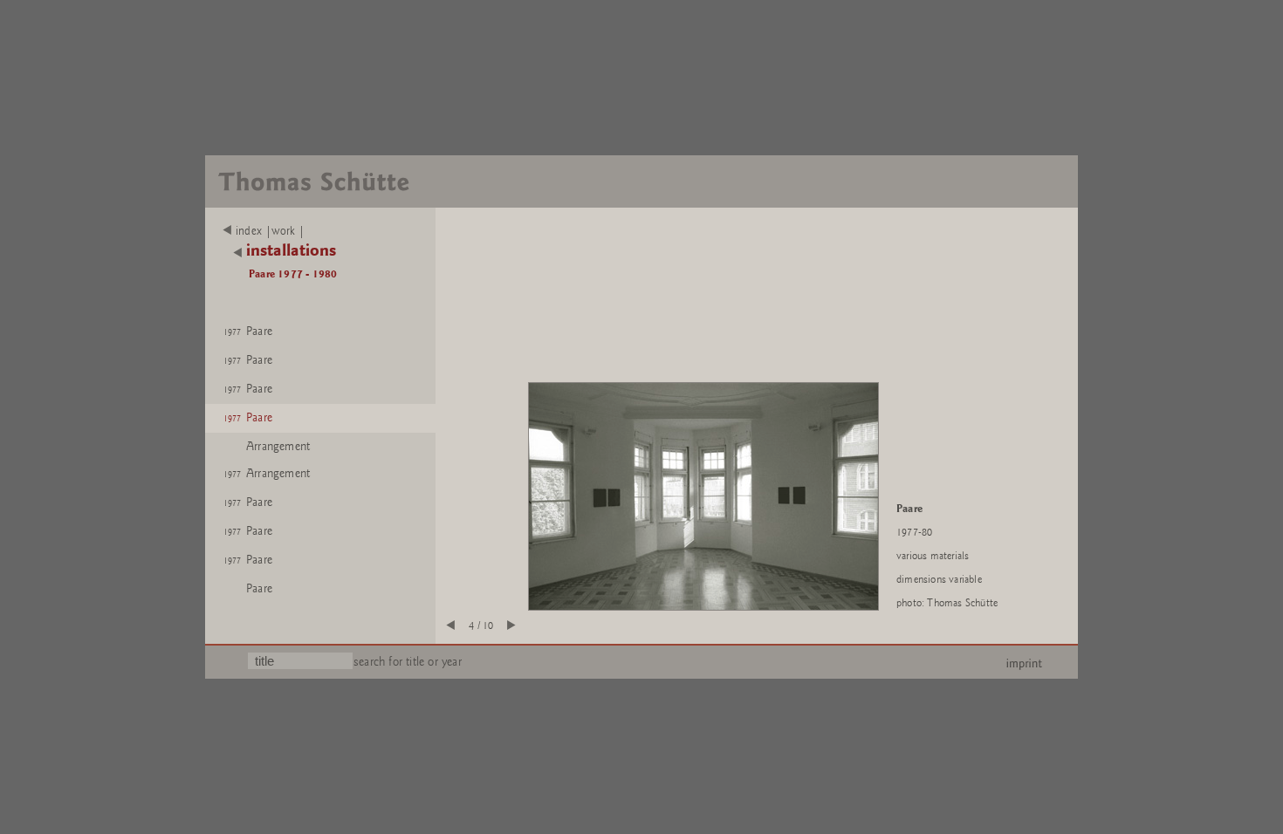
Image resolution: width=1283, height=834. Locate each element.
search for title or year (407, 661)
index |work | (270, 231)
